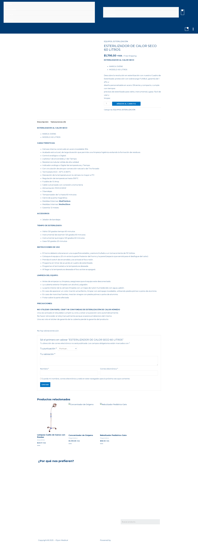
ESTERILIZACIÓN (120, 41)
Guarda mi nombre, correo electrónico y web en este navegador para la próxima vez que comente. (86, 379)
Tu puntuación (48, 348)
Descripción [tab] (42, 122)
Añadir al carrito (126, 104)
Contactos (110, 15)
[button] (190, 12)
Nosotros (110, 10)
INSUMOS (10, 20)
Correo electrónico (109, 369)
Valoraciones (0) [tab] (58, 122)
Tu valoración (47, 354)
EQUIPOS (9, 15)
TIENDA (9, 4)
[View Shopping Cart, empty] (182, 12)
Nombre (44, 369)
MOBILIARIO (11, 10)
